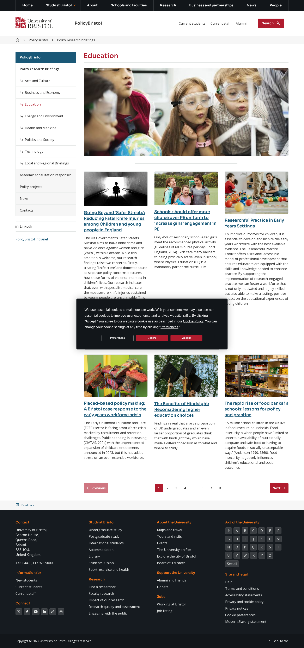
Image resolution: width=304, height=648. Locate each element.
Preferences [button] (169, 327)
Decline (152, 337)
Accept (186, 337)
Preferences (117, 337)
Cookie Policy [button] (193, 321)
